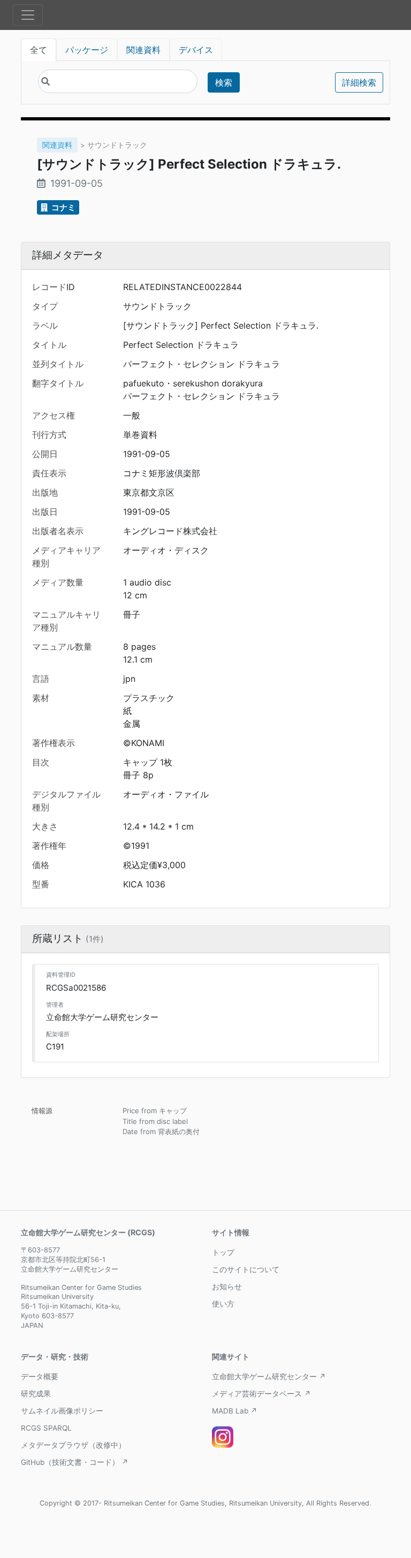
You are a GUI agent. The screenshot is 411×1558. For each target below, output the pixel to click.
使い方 (223, 1303)
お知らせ (227, 1286)
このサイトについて (245, 1269)
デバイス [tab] (196, 49)
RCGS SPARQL (46, 1428)
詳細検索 (359, 82)
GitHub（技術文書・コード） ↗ (74, 1462)
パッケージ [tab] (86, 49)
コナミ (62, 207)
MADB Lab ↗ (234, 1411)
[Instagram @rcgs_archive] (222, 1437)
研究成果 (36, 1393)
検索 (223, 82)
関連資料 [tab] (143, 49)
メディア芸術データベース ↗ (261, 1393)
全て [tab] (38, 49)
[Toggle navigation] (28, 15)
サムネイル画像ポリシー (62, 1411)
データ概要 (39, 1376)
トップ (223, 1252)
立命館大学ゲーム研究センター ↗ (269, 1376)
